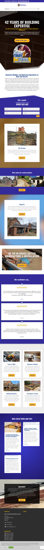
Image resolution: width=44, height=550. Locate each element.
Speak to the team (21, 40)
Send (38, 116)
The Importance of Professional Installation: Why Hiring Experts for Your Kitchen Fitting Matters (12, 435)
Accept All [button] (11, 547)
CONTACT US (22, 500)
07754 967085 (9, 524)
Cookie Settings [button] (4, 547)
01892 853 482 (9, 522)
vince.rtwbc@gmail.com (11, 526)
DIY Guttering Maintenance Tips (12, 458)
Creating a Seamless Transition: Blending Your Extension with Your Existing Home (31, 429)
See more (21, 190)
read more (8, 450)
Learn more (21, 265)
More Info (22, 158)
